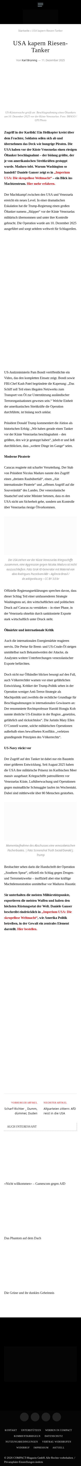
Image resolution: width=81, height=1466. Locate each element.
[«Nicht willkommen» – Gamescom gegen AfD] (40, 1157)
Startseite (23, 30)
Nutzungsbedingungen (22, 1441)
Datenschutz (54, 1436)
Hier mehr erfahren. (41, 183)
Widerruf (22, 1447)
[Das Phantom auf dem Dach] (40, 1212)
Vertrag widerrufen (56, 1441)
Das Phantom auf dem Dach (22, 1238)
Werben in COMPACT (58, 1430)
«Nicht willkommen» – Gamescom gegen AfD (34, 1183)
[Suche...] (75, 4)
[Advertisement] (40, 278)
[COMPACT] (40, 16)
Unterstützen (31, 1430)
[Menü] (40, 4)
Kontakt (11, 1430)
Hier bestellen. (26, 929)
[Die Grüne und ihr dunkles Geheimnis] (40, 1266)
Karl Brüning (29, 60)
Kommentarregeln (27, 1436)
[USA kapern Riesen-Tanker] (40, 105)
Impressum (41, 1447)
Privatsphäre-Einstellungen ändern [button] (23, 1461)
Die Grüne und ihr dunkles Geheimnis (29, 1293)
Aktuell (58, 1447)
